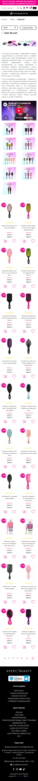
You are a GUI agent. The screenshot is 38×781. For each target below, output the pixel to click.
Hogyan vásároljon (19, 693)
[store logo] (8, 8)
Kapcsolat (19, 691)
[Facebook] (13, 769)
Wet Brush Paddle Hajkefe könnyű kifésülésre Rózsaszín (28, 318)
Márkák (12, 19)
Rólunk (19, 712)
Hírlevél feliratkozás (19, 726)
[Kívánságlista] (27, 7)
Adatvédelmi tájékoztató (19, 734)
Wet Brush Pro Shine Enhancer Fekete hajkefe (9, 362)
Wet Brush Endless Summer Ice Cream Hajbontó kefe (9, 273)
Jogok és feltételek (19, 728)
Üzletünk (19, 715)
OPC (19, 736)
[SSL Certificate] (19, 678)
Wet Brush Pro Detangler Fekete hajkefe (9, 497)
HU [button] (35, 8)
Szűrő (5, 28)
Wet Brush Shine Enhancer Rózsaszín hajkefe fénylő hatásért (28, 228)
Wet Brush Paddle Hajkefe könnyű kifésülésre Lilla (28, 634)
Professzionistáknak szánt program (19, 720)
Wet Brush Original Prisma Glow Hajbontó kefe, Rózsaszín (9, 543)
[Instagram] (17, 769)
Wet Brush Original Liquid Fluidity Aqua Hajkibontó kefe (28, 408)
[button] (13, 241)
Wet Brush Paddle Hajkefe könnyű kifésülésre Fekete (9, 318)
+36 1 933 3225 (20, 758)
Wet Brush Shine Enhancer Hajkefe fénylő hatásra (28, 273)
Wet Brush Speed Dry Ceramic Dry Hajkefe (9, 227)
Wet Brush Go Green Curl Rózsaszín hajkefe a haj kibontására (28, 589)
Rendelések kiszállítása (19, 699)
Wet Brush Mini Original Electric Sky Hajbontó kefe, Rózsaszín (28, 543)
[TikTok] (23, 769)
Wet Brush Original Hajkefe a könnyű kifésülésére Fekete (9, 408)
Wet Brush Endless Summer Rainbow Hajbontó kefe (9, 453)
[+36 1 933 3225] (21, 7)
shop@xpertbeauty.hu (20, 765)
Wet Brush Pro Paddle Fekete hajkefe (9, 587)
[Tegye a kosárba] (4, 241)
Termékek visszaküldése (19, 701)
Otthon (5, 19)
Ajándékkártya (19, 723)
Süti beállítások (19, 731)
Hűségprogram (19, 718)
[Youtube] (20, 769)
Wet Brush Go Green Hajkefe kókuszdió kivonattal (28, 452)
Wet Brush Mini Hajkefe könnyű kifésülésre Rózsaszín (9, 634)
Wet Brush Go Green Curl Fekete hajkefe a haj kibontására (28, 363)
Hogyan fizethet (19, 696)
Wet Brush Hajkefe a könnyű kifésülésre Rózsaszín (28, 498)
